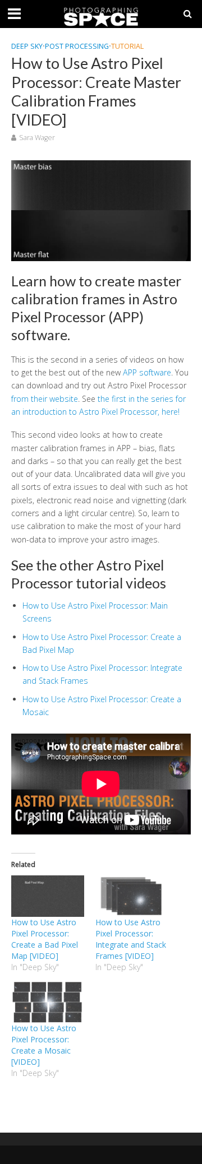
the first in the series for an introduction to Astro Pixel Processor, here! (98, 405)
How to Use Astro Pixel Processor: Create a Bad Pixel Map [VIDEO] (44, 939)
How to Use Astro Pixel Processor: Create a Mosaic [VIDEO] (43, 1045)
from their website (44, 398)
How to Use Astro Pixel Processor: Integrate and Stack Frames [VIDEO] (130, 939)
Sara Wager (37, 137)
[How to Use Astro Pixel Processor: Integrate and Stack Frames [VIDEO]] (131, 896)
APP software (147, 372)
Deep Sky (27, 46)
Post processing (77, 46)
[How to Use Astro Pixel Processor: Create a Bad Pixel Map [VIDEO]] (47, 896)
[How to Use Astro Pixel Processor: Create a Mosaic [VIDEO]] (47, 1002)
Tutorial (127, 46)
